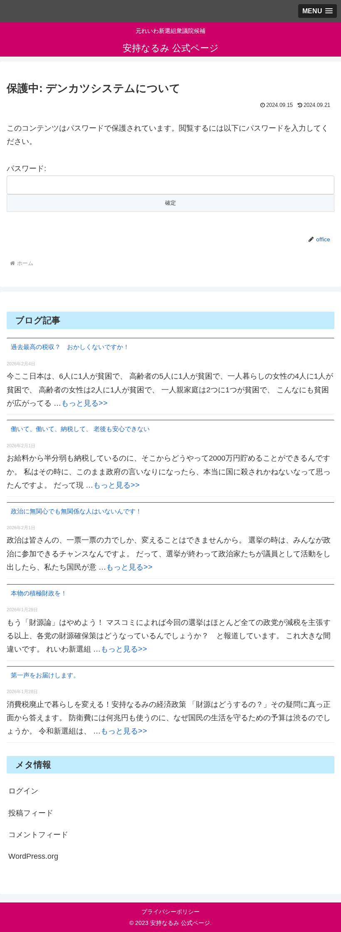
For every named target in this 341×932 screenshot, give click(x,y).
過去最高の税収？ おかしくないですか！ (70, 346)
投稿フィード (30, 813)
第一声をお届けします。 (45, 675)
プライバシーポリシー (170, 911)
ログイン (23, 791)
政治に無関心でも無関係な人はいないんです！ (76, 511)
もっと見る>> (84, 403)
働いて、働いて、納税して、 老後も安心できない (80, 428)
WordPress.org (33, 856)
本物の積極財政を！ (39, 593)
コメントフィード (38, 834)
